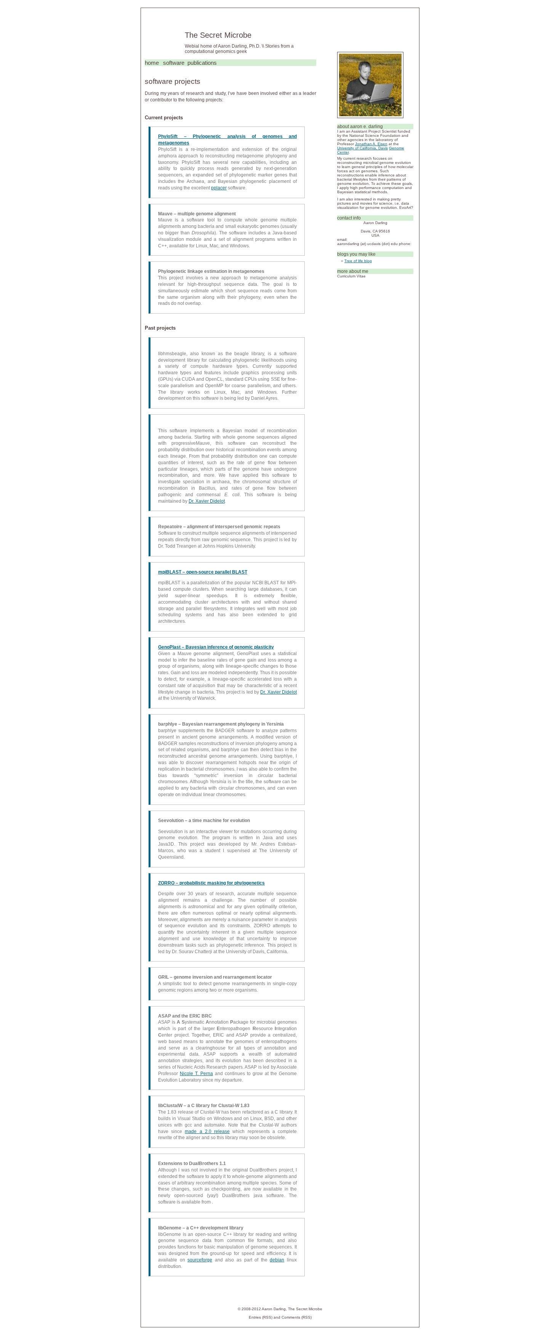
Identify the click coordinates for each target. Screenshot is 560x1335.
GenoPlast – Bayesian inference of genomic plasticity (216, 647)
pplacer (219, 188)
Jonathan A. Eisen (371, 144)
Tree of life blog (358, 261)
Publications (202, 62)
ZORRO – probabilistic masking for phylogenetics (211, 883)
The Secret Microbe (218, 35)
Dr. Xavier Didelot (207, 501)
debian (277, 1260)
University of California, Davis (362, 148)
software (173, 62)
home (152, 62)
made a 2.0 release (207, 1131)
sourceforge (199, 1260)
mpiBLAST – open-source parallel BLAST (202, 572)
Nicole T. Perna (196, 1073)
